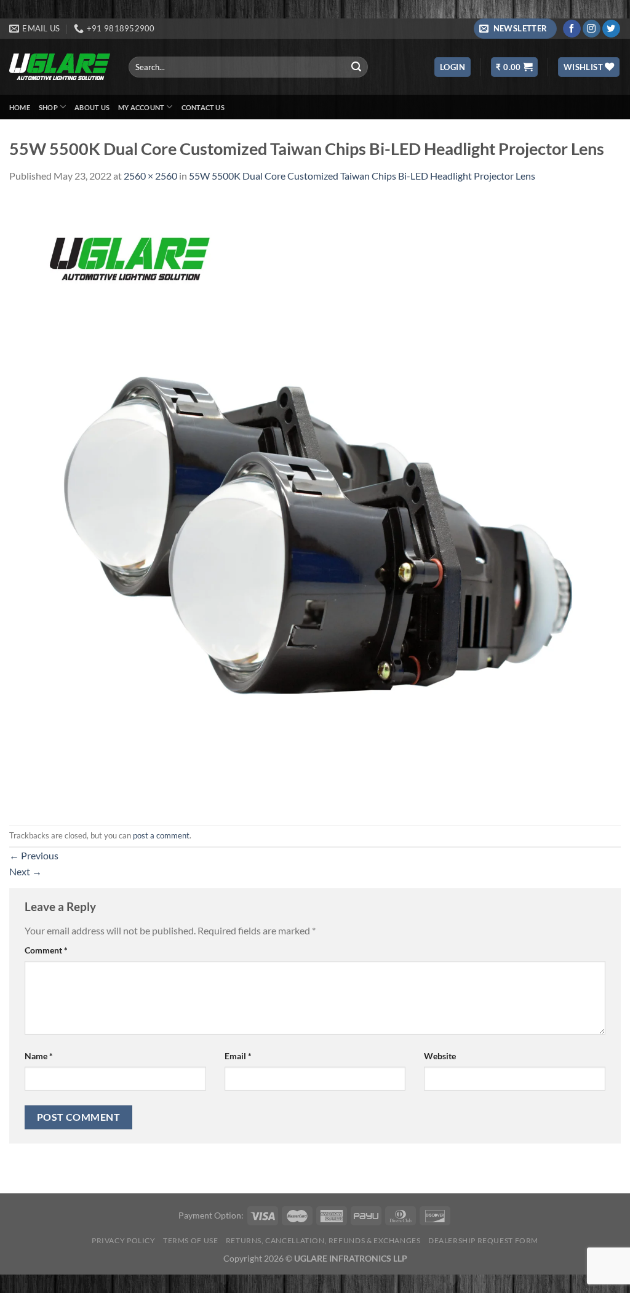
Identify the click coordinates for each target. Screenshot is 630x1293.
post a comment (161, 835)
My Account (141, 107)
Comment (46, 950)
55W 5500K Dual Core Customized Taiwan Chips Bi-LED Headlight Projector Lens (362, 175)
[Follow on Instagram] (591, 29)
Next (25, 871)
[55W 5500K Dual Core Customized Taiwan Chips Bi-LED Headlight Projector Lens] (315, 503)
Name (39, 1056)
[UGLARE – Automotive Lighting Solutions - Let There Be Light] (59, 67)
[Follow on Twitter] (611, 29)
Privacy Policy (124, 1240)
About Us (92, 107)
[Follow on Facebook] (572, 29)
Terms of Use (190, 1240)
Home (19, 107)
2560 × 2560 (150, 175)
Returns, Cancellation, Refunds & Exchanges (323, 1240)
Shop (48, 107)
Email (238, 1056)
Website (440, 1056)
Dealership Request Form (483, 1240)
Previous (33, 855)
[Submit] (356, 67)
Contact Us (203, 107)
